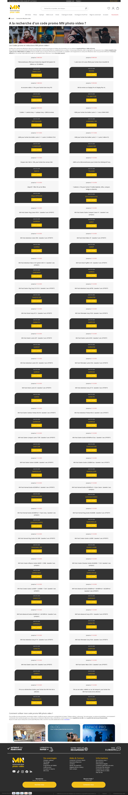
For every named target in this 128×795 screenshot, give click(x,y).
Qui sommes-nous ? (101, 760)
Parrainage (46, 762)
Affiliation (46, 764)
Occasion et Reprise (49, 769)
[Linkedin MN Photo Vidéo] (31, 771)
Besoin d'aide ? (114, 1)
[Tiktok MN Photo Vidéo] (18, 771)
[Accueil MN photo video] (17, 9)
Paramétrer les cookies (102, 769)
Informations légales (102, 764)
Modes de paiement (75, 765)
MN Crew (46, 770)
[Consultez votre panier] (117, 8)
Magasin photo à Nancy (76, 767)
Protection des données (103, 767)
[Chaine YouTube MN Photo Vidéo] (14, 771)
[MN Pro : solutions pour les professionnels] (99, 733)
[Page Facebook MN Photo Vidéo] (27, 771)
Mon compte (73, 769)
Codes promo (47, 767)
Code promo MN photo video (23, 18)
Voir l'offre (37, 75)
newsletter (67, 719)
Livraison (72, 764)
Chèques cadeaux (48, 760)
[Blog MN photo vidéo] (64, 733)
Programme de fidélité (50, 765)
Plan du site (99, 772)
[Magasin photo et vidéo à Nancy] (29, 733)
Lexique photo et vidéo (102, 770)
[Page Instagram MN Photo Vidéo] (22, 771)
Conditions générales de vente (104, 765)
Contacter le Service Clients (77, 760)
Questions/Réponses (76, 762)
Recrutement (99, 762)
